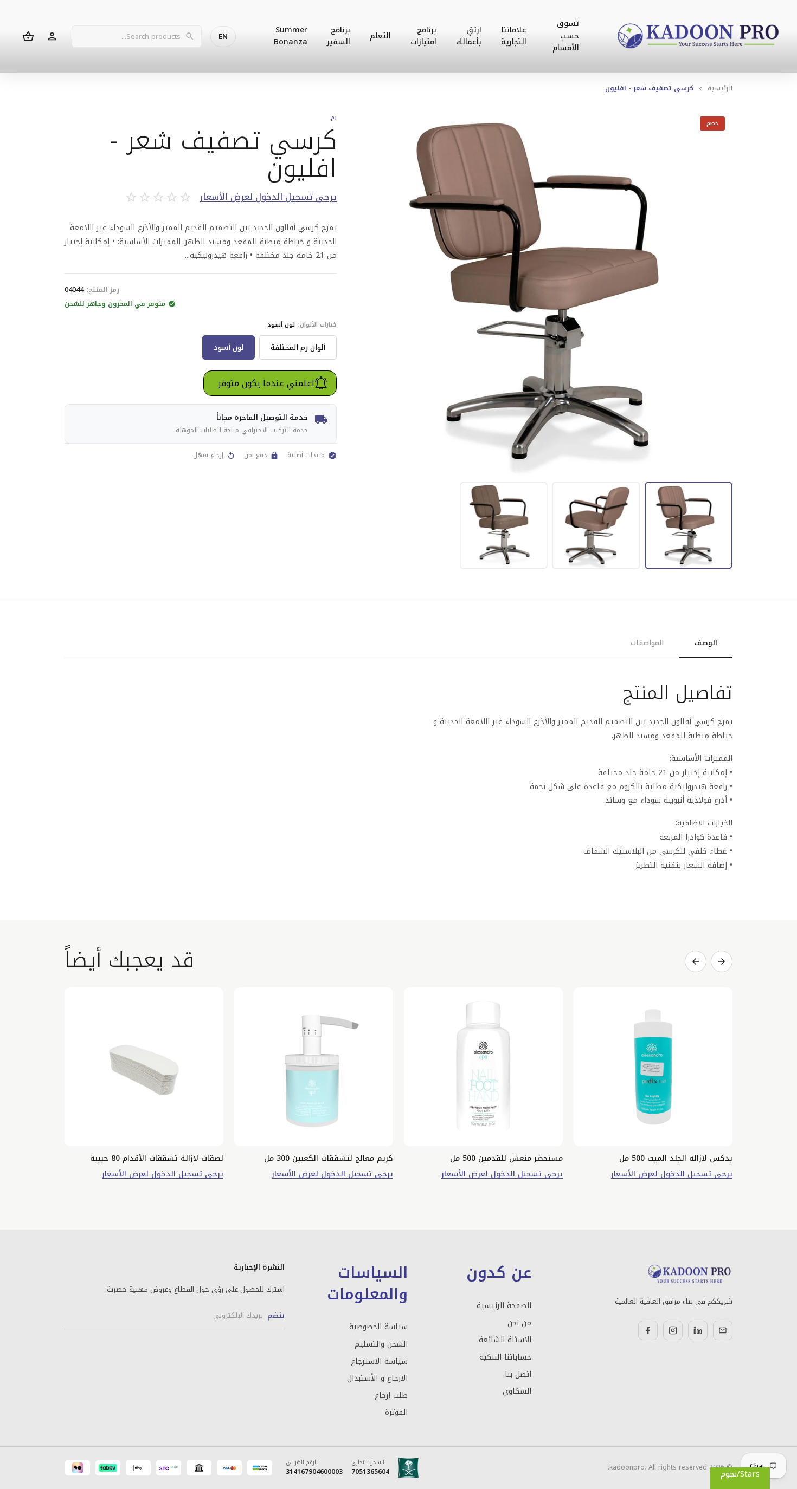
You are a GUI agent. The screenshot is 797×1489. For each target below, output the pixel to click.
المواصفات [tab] (647, 642)
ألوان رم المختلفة (298, 347)
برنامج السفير (338, 36)
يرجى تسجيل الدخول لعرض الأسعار (268, 197)
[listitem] (688, 525)
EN (223, 36)
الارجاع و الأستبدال (377, 1378)
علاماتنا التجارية (513, 36)
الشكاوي (517, 1391)
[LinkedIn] (698, 1330)
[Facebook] (648, 1330)
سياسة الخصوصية (378, 1327)
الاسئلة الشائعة (505, 1340)
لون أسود (228, 347)
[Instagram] (673, 1330)
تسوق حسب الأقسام (565, 35)
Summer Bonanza (290, 36)
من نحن (519, 1323)
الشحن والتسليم (381, 1344)
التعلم (380, 36)
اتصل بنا (518, 1374)
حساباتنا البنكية (505, 1357)
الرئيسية (720, 88)
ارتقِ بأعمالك (468, 36)
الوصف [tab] (705, 642)
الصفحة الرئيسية (504, 1306)
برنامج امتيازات (423, 36)
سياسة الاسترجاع (379, 1361)
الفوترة (396, 1412)
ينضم (276, 1315)
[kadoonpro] (698, 36)
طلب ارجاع (391, 1395)
